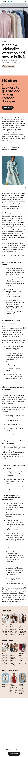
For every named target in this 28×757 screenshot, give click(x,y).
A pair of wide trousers (13, 415)
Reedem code (14, 753)
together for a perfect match (14, 539)
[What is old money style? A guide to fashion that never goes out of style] (14, 618)
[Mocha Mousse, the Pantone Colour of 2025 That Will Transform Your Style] (14, 647)
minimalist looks (15, 120)
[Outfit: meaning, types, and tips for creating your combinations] (22, 647)
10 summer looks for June (5, 688)
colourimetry (14, 340)
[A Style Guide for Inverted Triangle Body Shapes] (22, 678)
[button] (25, 1)
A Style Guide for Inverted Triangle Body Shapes (22, 690)
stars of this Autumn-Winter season (12, 397)
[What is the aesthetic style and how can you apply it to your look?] (5, 618)
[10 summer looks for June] (5, 678)
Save (25, 5)
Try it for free (8, 107)
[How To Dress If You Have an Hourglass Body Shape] (14, 678)
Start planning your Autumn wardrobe (13, 407)
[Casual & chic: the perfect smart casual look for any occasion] (22, 618)
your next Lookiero (14, 601)
